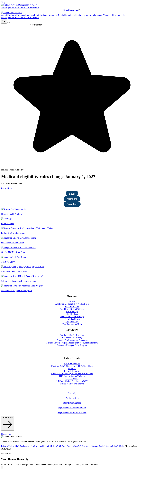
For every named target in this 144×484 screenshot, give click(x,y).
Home (72, 301)
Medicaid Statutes (72, 363)
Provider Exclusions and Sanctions (72, 340)
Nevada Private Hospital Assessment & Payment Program (72, 343)
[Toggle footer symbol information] (2, 467)
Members (29, 15)
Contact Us (80, 15)
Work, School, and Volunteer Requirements (105, 15)
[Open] (8, 22)
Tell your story (72, 321)
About (4, 15)
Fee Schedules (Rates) (72, 337)
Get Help (72, 393)
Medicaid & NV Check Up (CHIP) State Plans (72, 366)
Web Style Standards (66, 446)
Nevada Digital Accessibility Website (108, 446)
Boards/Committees (66, 15)
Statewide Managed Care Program (72, 345)
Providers (20, 15)
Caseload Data (72, 378)
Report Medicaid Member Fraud (72, 407)
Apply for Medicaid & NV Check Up (72, 304)
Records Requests (72, 371)
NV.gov (33, 5)
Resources (52, 15)
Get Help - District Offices (72, 309)
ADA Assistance (31, 7)
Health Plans (72, 314)
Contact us (6, 434)
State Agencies (8, 7)
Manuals (72, 368)
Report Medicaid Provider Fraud (72, 412)
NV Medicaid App (72, 319)
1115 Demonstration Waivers (72, 376)
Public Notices (40, 15)
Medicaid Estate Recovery (72, 316)
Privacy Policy (7, 446)
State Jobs (19, 7)
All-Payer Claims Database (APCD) (72, 381)
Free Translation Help (72, 324)
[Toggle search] (4, 21)
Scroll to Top (8, 417)
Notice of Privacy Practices (72, 383)
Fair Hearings (72, 311)
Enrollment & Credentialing (72, 335)
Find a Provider (72, 306)
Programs (11, 15)
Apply (72, 193)
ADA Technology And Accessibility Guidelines (35, 446)
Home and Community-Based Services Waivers (72, 373)
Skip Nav (5, 2)
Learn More (6, 188)
